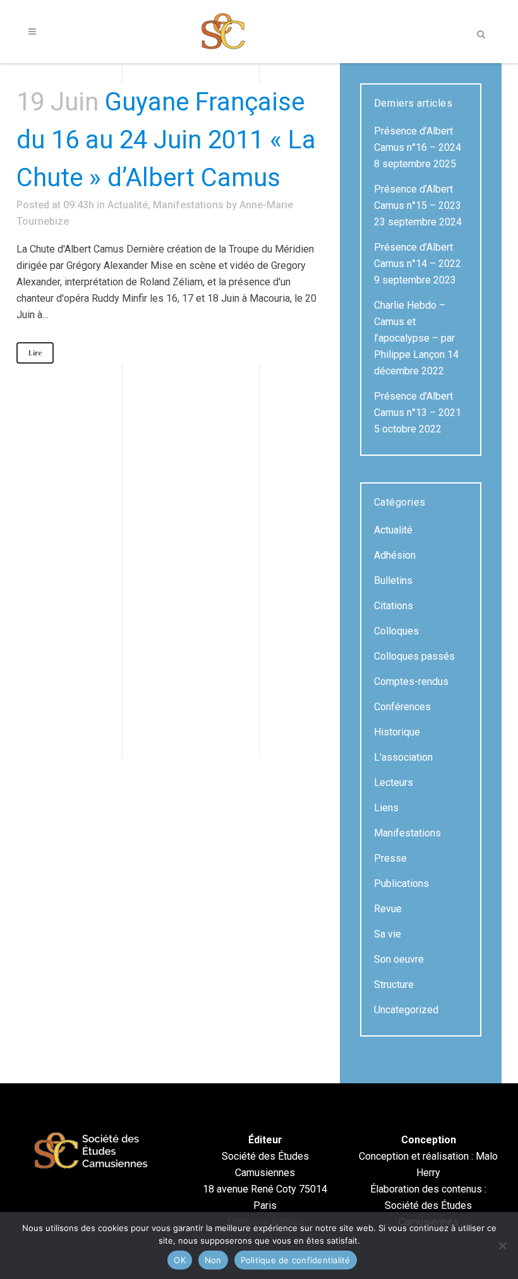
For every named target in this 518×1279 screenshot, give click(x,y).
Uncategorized (406, 1010)
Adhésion (395, 555)
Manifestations (188, 205)
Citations (393, 606)
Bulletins (393, 580)
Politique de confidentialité (296, 1260)
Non (213, 1260)
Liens (386, 808)
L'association (403, 757)
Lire (35, 352)
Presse (390, 858)
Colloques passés (414, 656)
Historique (397, 732)
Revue (388, 909)
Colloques (396, 631)
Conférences (402, 707)
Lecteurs (393, 782)
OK (180, 1260)
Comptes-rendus (411, 681)
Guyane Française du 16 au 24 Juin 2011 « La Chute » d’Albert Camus (166, 140)
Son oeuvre (399, 959)
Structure (394, 984)
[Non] (502, 1245)
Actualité (127, 205)
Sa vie (387, 934)
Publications (401, 883)
